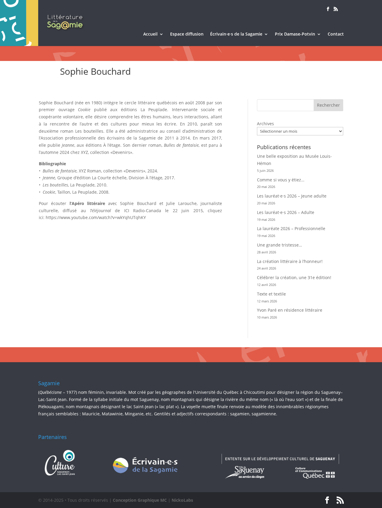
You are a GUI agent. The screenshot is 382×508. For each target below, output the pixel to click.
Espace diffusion (187, 34)
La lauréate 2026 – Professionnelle (291, 228)
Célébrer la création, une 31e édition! (294, 277)
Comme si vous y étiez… (280, 180)
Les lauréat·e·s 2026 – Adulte (285, 212)
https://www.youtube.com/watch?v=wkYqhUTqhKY (96, 217)
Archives (265, 123)
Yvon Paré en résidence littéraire (289, 310)
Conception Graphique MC (140, 500)
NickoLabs (182, 500)
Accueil (150, 34)
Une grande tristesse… (279, 245)
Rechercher (328, 105)
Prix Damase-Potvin (295, 34)
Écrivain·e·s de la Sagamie (236, 34)
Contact (336, 34)
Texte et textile (271, 294)
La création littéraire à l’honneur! (290, 261)
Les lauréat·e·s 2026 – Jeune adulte (291, 196)
